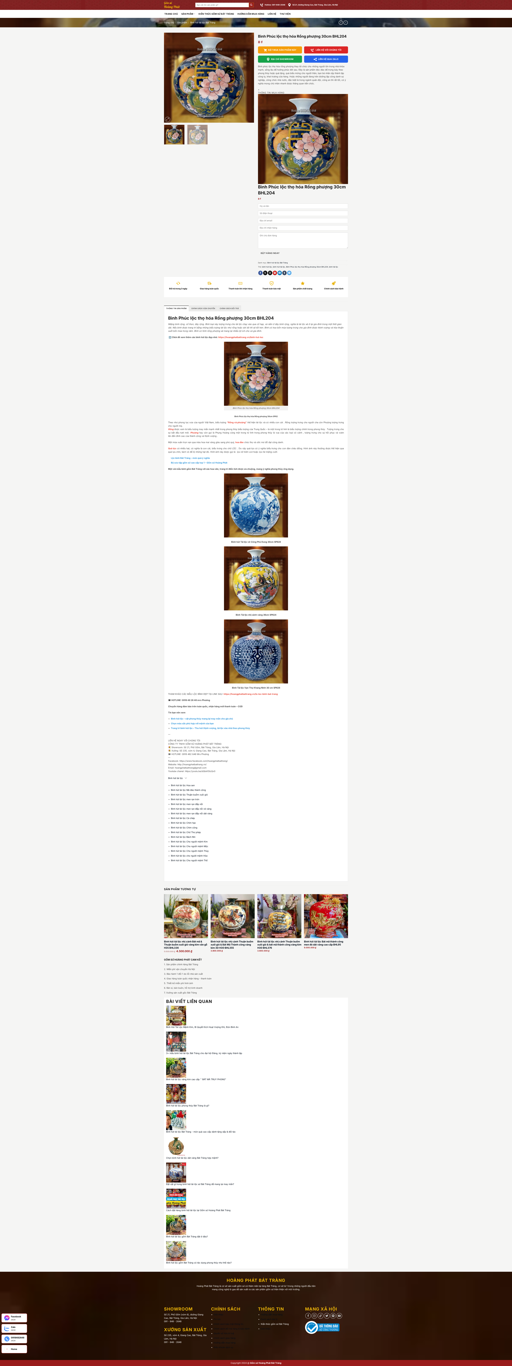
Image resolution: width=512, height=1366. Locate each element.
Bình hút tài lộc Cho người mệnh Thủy (190, 851)
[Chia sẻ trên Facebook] (260, 273)
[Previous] (169, 78)
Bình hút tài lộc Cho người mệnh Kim (189, 841)
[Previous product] (345, 23)
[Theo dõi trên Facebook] (308, 1316)
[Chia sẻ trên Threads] (270, 273)
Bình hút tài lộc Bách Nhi (183, 837)
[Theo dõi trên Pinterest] (333, 1316)
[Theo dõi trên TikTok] (320, 1316)
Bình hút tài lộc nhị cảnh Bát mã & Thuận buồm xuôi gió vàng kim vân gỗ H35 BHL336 (185, 944)
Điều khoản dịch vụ (223, 1347)
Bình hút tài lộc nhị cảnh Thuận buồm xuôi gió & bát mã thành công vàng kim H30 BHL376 (279, 944)
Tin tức (217, 1319)
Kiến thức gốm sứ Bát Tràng (216, 14)
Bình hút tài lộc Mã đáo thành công (188, 790)
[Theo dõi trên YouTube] (339, 1316)
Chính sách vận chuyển (203, 308)
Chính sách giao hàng (224, 1338)
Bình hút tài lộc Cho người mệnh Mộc (189, 846)
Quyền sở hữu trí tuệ (224, 1333)
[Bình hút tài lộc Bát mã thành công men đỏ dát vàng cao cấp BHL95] (326, 916)
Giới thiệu (218, 1314)
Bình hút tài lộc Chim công (184, 827)
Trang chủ (169, 22)
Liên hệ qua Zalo (328, 59)
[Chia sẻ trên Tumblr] (284, 273)
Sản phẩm (187, 14)
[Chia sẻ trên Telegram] (289, 273)
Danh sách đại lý (269, 1319)
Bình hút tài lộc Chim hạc (183, 822)
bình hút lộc (267, 267)
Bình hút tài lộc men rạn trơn (185, 799)
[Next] (248, 78)
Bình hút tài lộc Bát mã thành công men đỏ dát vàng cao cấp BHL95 (323, 943)
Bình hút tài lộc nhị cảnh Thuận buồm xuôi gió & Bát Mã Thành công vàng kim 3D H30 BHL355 (232, 944)
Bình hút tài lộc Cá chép (183, 818)
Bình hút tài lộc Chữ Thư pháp (186, 832)
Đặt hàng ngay (270, 253)
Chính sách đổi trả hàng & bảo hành (232, 1328)
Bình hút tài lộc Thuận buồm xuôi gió (189, 794)
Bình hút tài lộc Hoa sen (183, 785)
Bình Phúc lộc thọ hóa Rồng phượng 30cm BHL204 (307, 267)
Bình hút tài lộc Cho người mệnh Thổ (189, 860)
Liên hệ (272, 14)
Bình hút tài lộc (175, 778)
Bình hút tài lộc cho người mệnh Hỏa (189, 855)
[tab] (176, 308)
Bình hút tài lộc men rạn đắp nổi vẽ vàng (191, 808)
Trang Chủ (171, 14)
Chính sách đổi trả (229, 308)
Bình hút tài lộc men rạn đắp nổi (187, 804)
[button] (251, 5)
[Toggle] (186, 778)
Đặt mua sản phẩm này (282, 50)
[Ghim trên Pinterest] (275, 273)
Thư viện (285, 14)
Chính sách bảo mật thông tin (228, 1324)
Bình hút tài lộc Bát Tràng (202, 22)
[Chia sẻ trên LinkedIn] (279, 273)
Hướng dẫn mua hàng (250, 14)
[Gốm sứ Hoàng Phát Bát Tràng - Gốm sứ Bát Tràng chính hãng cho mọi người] (177, 5)
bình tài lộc (333, 267)
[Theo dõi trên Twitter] (327, 1316)
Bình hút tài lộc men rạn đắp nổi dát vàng (191, 813)
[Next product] (341, 23)
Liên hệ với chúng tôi (328, 50)
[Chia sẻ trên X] (265, 273)
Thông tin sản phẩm (176, 308)
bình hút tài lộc (279, 267)
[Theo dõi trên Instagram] (314, 1316)
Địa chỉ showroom (282, 59)
